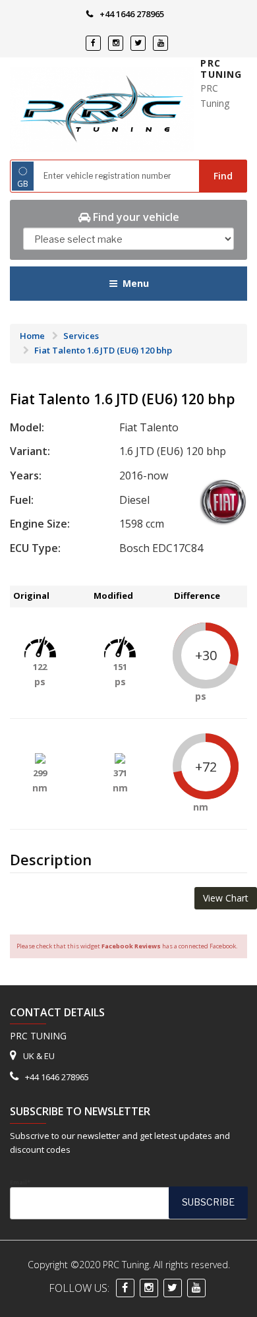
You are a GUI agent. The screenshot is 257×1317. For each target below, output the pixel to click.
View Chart (225, 898)
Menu (136, 283)
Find (223, 175)
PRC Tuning (221, 69)
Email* (20, 1182)
